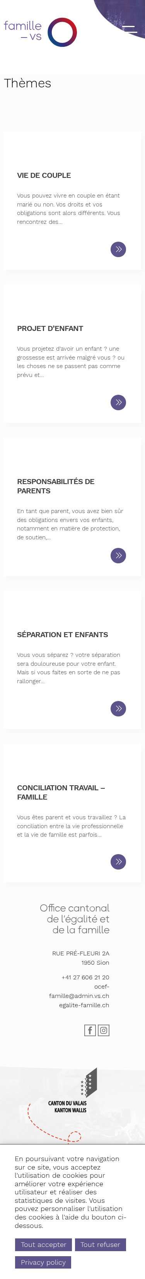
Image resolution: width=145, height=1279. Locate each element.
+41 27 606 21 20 (85, 977)
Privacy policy (43, 1262)
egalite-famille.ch (84, 1005)
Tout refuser (100, 1244)
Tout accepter (44, 1244)
